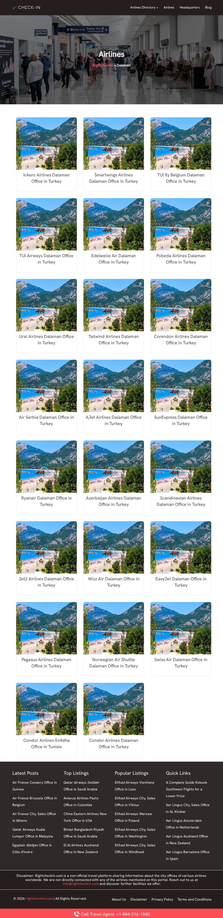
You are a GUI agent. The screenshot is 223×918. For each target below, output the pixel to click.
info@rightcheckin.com (81, 883)
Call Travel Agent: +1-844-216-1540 (115, 914)
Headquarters (190, 7)
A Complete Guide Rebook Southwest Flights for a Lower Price (186, 789)
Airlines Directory (142, 7)
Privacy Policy (162, 899)
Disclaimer (138, 899)
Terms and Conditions (194, 899)
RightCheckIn (103, 65)
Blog (208, 7)
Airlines (169, 7)
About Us (119, 899)
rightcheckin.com (39, 898)
